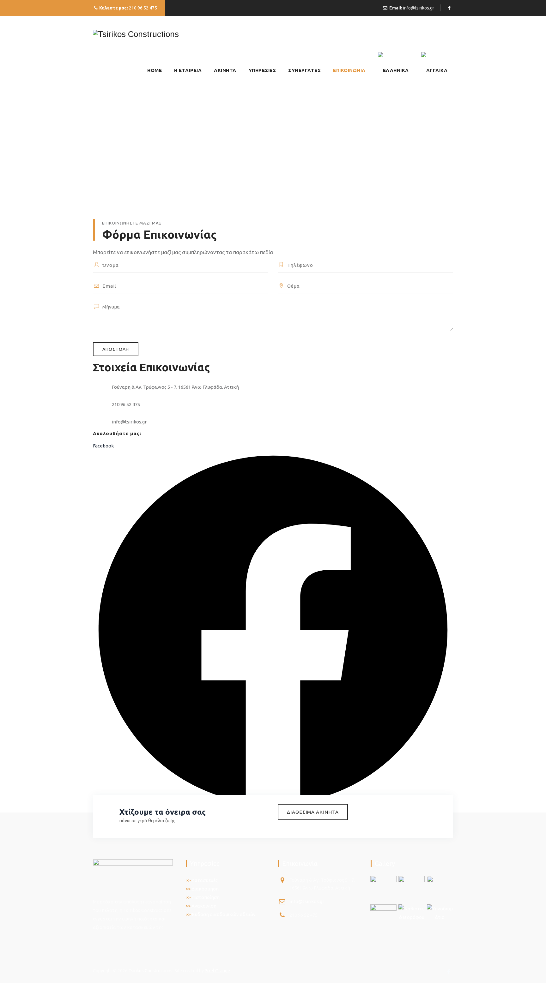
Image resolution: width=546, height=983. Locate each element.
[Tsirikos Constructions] (136, 34)
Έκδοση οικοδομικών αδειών (223, 914)
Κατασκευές (204, 880)
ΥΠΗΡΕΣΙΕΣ (262, 70)
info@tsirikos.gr (418, 7)
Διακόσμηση (205, 888)
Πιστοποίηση (205, 897)
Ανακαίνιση (203, 905)
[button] (313, 812)
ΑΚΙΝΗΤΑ (225, 70)
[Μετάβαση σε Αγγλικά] (434, 70)
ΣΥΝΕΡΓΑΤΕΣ (304, 70)
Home (154, 70)
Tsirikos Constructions (151, 970)
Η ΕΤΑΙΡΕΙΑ (188, 70)
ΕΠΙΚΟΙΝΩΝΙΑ (349, 70)
